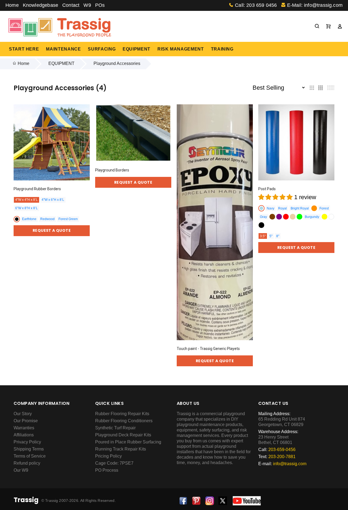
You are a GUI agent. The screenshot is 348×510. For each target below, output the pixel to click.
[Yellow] (324, 217)
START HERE (24, 49)
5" (270, 236)
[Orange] (314, 208)
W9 (87, 5)
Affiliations (24, 435)
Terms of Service (30, 456)
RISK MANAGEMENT (180, 49)
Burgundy (312, 217)
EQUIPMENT (136, 49)
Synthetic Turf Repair (115, 427)
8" (277, 236)
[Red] (286, 217)
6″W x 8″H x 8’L (26, 208)
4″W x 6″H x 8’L (53, 200)
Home (12, 5)
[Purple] (279, 217)
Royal (282, 208)
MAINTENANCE (63, 49)
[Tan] (293, 217)
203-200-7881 (282, 456)
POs (100, 5)
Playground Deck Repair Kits (123, 435)
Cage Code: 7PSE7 (114, 463)
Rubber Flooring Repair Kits (122, 413)
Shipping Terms (29, 449)
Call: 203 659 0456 (256, 5)
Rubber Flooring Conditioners (124, 420)
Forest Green (68, 219)
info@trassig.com (289, 463)
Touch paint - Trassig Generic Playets (208, 348)
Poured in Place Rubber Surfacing (128, 442)
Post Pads (267, 189)
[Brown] (272, 217)
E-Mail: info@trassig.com (315, 5)
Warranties (24, 427)
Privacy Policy (27, 442)
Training (222, 49)
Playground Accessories (117, 63)
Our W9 (21, 470)
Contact (70, 5)
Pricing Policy (108, 456)
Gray (263, 217)
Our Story (23, 413)
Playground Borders (112, 170)
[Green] (299, 217)
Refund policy (27, 463)
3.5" (263, 236)
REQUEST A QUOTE (52, 230)
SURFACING (102, 49)
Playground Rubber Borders (37, 189)
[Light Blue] (261, 208)
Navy (270, 208)
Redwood (47, 219)
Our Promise (26, 420)
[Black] (17, 219)
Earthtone (29, 219)
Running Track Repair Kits (120, 449)
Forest (324, 208)
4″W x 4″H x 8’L (26, 200)
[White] (331, 217)
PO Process (106, 470)
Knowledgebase (40, 5)
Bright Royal (300, 208)
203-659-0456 (282, 449)
